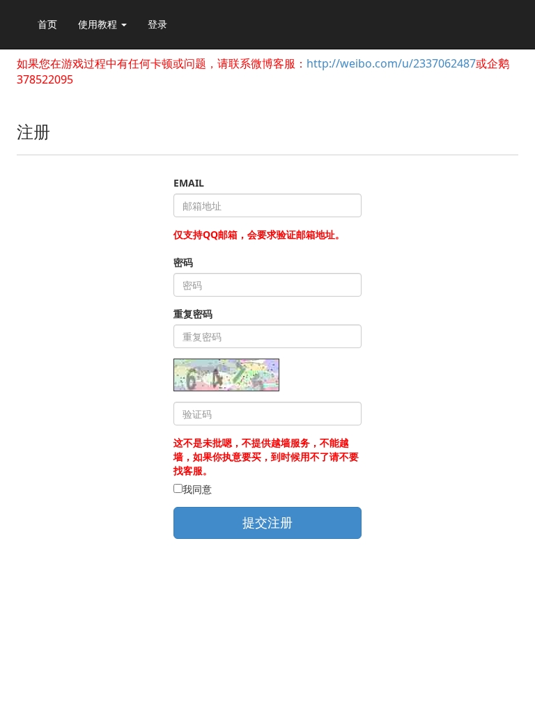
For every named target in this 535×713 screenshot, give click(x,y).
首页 (47, 24)
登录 (157, 24)
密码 (183, 262)
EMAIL (188, 182)
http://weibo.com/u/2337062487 (391, 63)
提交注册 (267, 522)
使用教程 (99, 24)
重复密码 (192, 313)
